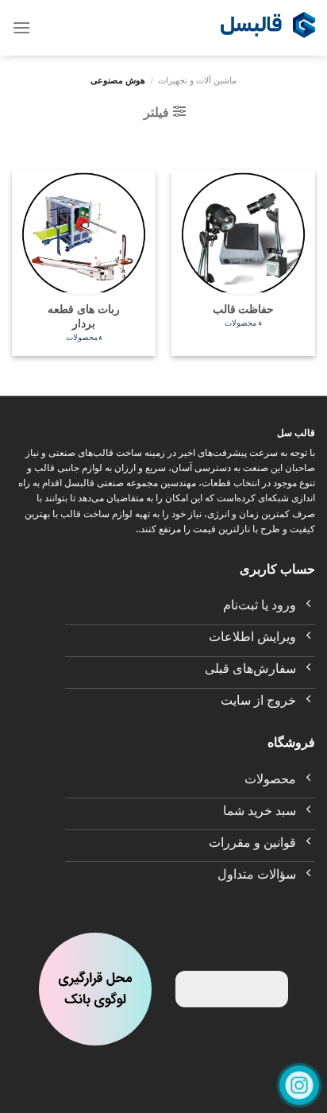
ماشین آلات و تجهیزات (197, 82)
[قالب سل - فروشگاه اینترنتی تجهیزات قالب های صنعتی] (267, 28)
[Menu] (21, 27)
